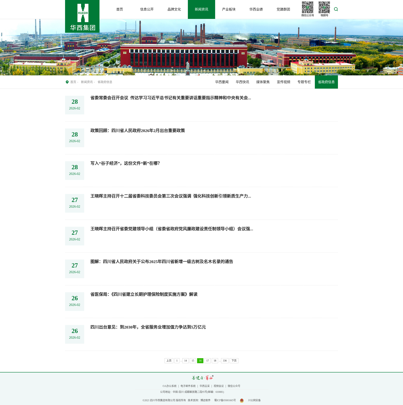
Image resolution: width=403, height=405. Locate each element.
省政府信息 (326, 82)
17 (207, 360)
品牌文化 (174, 9)
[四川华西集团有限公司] (82, 31)
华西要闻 (222, 82)
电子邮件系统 (188, 386)
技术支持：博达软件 (199, 400)
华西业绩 (256, 9)
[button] (336, 10)
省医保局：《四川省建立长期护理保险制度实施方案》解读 (144, 294)
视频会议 (219, 386)
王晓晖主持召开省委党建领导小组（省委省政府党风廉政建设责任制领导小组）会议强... (171, 229)
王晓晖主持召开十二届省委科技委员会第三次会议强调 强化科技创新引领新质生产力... (170, 196)
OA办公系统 (170, 386)
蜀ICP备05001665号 (225, 400)
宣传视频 (283, 82)
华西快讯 (242, 82)
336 (225, 360)
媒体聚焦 (263, 82)
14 (185, 360)
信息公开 (147, 9)
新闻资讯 (201, 9)
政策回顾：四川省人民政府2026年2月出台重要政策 (137, 130)
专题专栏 (304, 82)
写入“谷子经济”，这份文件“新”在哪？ (126, 163)
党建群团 (283, 9)
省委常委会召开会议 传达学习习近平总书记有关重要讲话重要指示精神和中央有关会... (170, 98)
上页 (168, 360)
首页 (119, 9)
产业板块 (229, 9)
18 (215, 360)
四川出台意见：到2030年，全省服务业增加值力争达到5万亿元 (148, 327)
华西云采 (205, 386)
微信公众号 (234, 386)
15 (193, 360)
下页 (234, 360)
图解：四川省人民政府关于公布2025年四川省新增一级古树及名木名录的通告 (161, 262)
